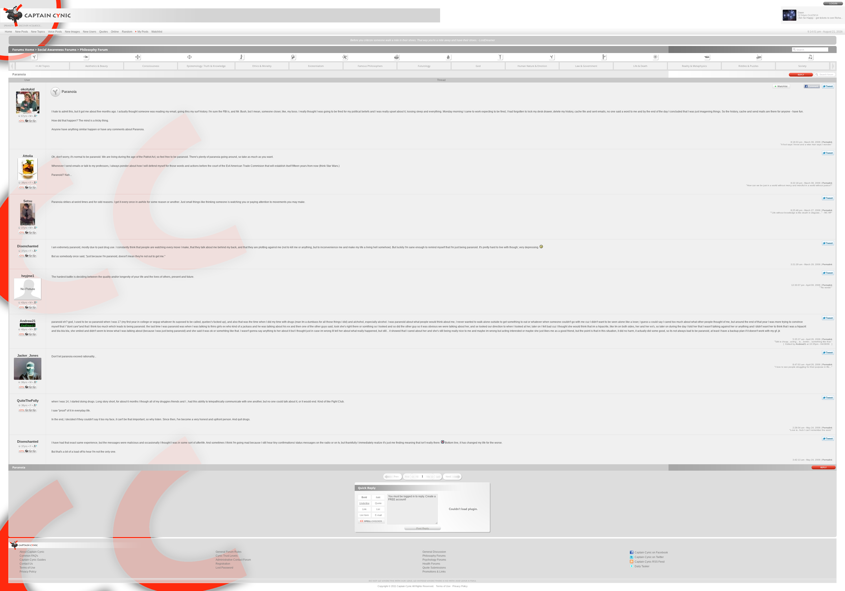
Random (127, 31)
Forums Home (23, 50)
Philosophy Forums (434, 555)
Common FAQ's (29, 555)
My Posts (143, 31)
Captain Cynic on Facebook (651, 552)
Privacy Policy (28, 571)
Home (8, 31)
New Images (72, 31)
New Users (89, 31)
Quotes (103, 31)
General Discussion (434, 551)
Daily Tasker (642, 566)
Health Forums (431, 563)
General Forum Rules (228, 551)
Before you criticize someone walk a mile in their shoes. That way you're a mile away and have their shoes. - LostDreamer (422, 40)
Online (115, 31)
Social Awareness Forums (57, 50)
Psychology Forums (434, 559)
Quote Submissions (434, 567)
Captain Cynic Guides (33, 559)
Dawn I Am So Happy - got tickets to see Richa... (820, 15)
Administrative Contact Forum (233, 559)
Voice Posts (55, 31)
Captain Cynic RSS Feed (650, 561)
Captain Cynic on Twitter (649, 557)
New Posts (21, 31)
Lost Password (224, 567)
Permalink (827, 142)
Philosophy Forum (94, 50)
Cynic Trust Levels (227, 555)
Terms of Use (27, 567)
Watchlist (156, 31)
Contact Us (26, 563)
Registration (223, 563)
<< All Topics (42, 66)
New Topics (38, 31)
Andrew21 (801, 344)
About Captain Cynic (32, 551)
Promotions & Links (434, 571)
